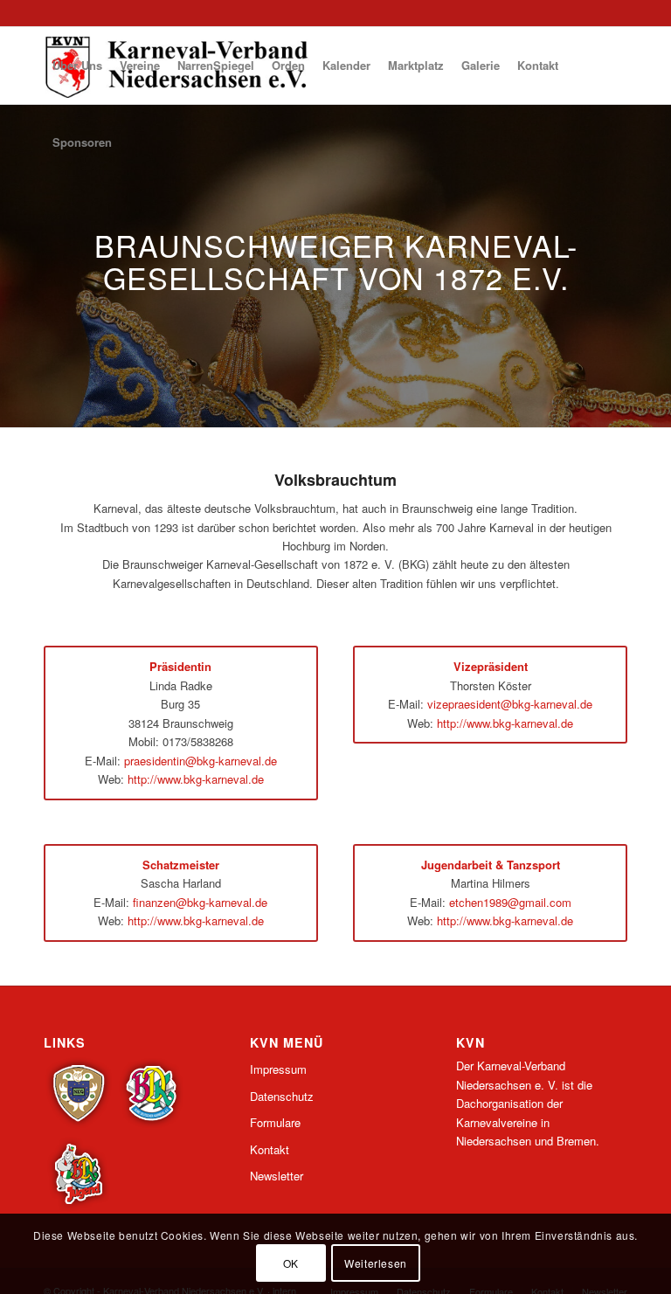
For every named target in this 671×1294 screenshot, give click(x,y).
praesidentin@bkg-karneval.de (200, 760)
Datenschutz (282, 1096)
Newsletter (276, 1175)
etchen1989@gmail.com (510, 902)
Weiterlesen (375, 1263)
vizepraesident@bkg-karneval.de (509, 703)
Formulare (275, 1122)
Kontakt (269, 1149)
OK (291, 1263)
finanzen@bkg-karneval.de (200, 902)
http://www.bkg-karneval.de (196, 779)
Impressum (278, 1069)
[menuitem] (77, 65)
